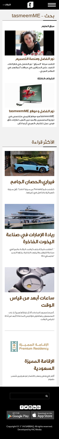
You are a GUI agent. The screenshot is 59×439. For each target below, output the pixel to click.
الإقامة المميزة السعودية (39, 365)
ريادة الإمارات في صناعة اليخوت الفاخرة (30, 238)
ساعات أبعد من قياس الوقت (32, 301)
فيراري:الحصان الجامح (32, 181)
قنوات (8, 4)
